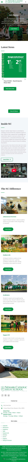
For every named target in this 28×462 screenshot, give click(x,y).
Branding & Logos (14, 455)
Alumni (4, 436)
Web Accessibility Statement (10, 454)
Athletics (5, 435)
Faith (4, 431)
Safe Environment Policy (12, 452)
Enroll (14, 29)
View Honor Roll (10, 88)
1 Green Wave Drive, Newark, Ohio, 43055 (13, 408)
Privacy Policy (22, 452)
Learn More (8, 229)
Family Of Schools (7, 440)
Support (5, 438)
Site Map (14, 457)
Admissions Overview (9, 216)
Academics (6, 295)
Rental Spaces (23, 455)
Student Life (6, 255)
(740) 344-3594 (7, 405)
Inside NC (5, 425)
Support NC (6, 335)
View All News (14, 111)
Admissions (5, 427)
